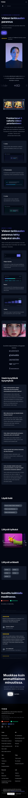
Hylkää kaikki (18, 793)
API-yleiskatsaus (18, 735)
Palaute (3, 763)
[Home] (2, 6)
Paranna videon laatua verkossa (12, 505)
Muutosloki (4, 775)
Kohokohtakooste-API (19, 738)
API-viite (17, 746)
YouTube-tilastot (5, 778)
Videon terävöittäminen (10, 509)
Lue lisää (17, 694)
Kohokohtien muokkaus (7, 740)
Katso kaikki (4, 748)
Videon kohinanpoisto (10, 512)
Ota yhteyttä (17, 761)
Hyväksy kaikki (11, 793)
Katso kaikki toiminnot (6, 751)
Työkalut (9, 6)
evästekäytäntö (13, 791)
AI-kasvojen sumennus (6, 743)
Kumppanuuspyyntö (19, 763)
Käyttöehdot (17, 781)
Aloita (3, 32)
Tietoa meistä (18, 758)
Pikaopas (17, 743)
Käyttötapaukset (18, 740)
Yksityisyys (17, 775)
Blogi (3, 773)
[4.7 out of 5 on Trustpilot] (14, 600)
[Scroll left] (3, 541)
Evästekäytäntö (18, 778)
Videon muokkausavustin (7, 746)
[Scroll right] (25, 541)
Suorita (18, 255)
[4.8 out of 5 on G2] (5, 600)
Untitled (6, 569)
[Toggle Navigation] (26, 2)
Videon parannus (5, 738)
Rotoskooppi (4, 735)
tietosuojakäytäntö (21, 791)
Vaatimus (17, 773)
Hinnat (3, 758)
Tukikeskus (4, 761)
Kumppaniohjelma (5, 766)
